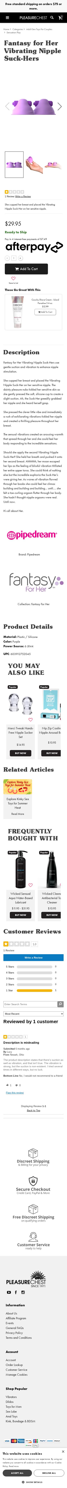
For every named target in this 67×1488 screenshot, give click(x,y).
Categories (18, 29)
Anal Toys (11, 1416)
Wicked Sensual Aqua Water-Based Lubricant (21, 898)
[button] (12, 18)
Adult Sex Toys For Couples (39, 29)
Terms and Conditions (19, 1337)
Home (6, 29)
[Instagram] (23, 1292)
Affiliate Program (16, 1318)
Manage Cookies (16, 1374)
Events (10, 1323)
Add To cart (29, 269)
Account (11, 1360)
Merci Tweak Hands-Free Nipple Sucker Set (21, 732)
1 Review (9, 196)
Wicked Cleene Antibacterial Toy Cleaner (52, 898)
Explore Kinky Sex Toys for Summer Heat (18, 803)
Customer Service (16, 1370)
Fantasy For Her (40, 604)
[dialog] (33, 1468)
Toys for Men (13, 1406)
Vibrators (11, 1397)
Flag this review (15, 1092)
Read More (17, 814)
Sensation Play (14, 32)
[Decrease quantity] (7, 258)
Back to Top (33, 1110)
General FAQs (15, 1328)
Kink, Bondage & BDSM (20, 1421)
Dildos (9, 1402)
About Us (11, 1313)
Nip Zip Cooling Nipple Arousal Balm (52, 730)
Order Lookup (14, 1365)
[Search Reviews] (60, 1004)
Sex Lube (11, 1411)
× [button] (63, 1451)
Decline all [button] (49, 1473)
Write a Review (23, 196)
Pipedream (33, 554)
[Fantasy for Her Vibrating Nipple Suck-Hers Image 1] (33, 106)
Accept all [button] (17, 1473)
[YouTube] (9, 1292)
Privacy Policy (14, 1333)
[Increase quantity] (20, 258)
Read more (14, 1466)
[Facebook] (16, 1292)
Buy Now (20, 753)
